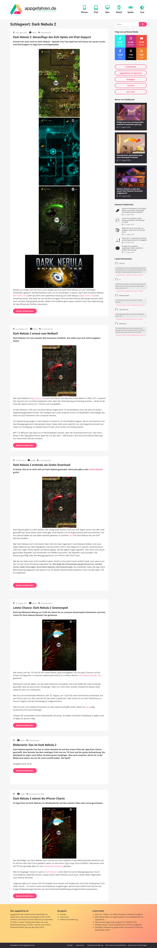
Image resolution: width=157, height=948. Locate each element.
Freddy (33, 460)
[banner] (33, 9)
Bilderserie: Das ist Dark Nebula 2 (34, 745)
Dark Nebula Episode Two (89, 675)
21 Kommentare (47, 329)
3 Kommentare (45, 33)
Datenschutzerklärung (69, 919)
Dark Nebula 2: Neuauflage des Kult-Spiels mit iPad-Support (52, 37)
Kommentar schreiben (37, 794)
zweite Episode (96, 469)
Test (71, 535)
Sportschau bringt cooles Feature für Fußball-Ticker (116, 922)
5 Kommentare (34, 740)
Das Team (131, 92)
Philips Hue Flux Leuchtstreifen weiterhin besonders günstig (130, 123)
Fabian (34, 33)
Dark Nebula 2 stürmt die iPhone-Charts (39, 798)
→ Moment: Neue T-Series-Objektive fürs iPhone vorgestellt (131, 305)
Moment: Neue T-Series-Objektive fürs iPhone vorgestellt (118, 925)
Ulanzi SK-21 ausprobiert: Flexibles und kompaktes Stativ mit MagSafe (134, 239)
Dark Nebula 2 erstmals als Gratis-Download (41, 465)
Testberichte (130, 67)
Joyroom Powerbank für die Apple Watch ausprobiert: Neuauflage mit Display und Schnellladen (134, 210)
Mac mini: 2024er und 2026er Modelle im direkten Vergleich (119, 914)
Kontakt (130, 85)
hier (87, 707)
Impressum (64, 917)
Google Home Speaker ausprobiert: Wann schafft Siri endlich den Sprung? (132, 248)
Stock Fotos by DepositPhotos (115, 945)
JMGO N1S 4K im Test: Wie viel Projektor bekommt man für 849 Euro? (133, 230)
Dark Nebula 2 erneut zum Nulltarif (35, 333)
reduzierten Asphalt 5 (53, 866)
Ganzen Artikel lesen (25, 311)
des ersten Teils (20, 295)
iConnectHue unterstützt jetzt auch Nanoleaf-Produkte (130, 156)
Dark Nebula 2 (51, 872)
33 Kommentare (46, 603)
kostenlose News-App (19, 927)
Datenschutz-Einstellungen (137, 945)
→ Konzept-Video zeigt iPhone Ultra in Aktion (129, 275)
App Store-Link (87, 295)
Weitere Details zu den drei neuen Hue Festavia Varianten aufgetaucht (130, 191)
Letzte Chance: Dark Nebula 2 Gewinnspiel (40, 607)
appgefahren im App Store (131, 73)
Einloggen (131, 79)
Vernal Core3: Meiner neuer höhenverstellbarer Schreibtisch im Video (133, 220)
